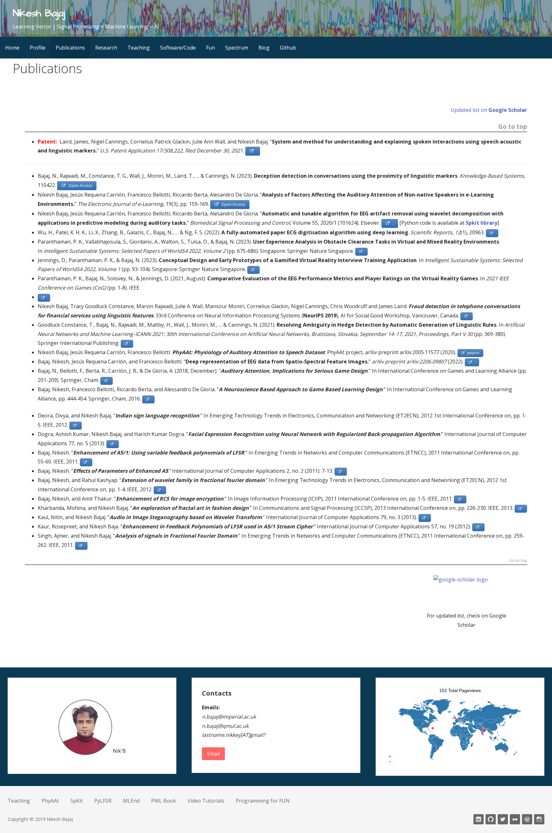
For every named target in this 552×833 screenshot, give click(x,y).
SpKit (76, 800)
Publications (70, 47)
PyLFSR (102, 800)
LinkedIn (478, 819)
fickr (515, 819)
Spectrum (236, 47)
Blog (264, 47)
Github (288, 47)
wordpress (527, 819)
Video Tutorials (206, 800)
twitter (503, 819)
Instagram (539, 819)
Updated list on (489, 109)
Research (106, 47)
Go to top (512, 127)
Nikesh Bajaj (39, 13)
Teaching (138, 47)
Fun (210, 47)
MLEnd (131, 800)
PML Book (163, 800)
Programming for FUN (263, 800)
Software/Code (178, 47)
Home (12, 47)
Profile (37, 47)
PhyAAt (50, 800)
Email (213, 753)
